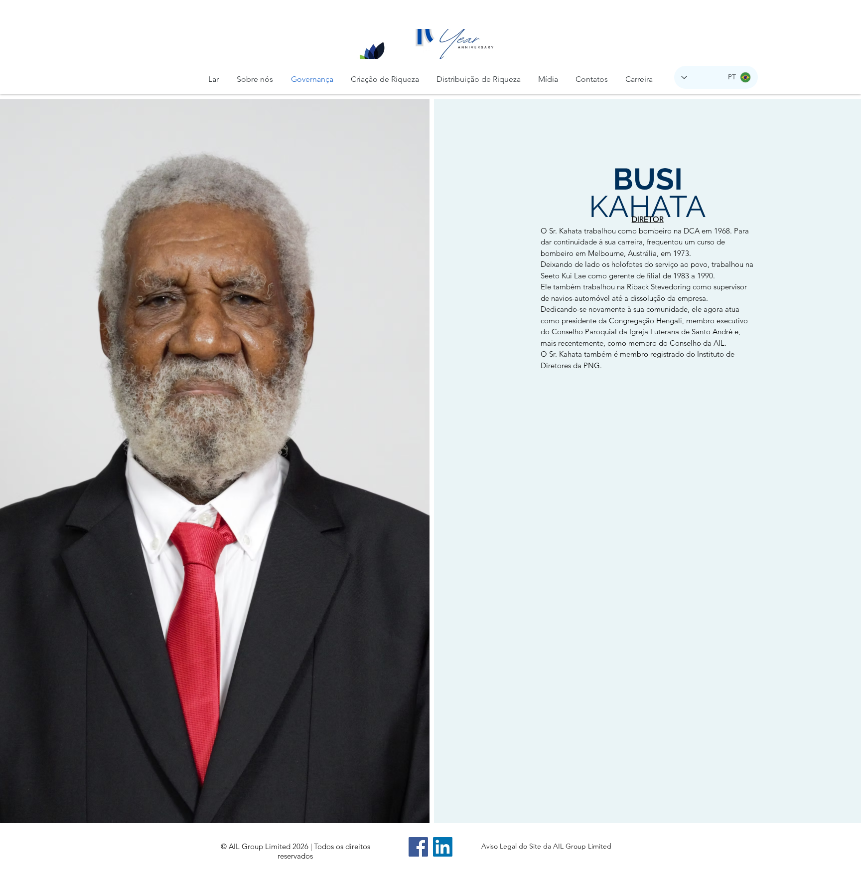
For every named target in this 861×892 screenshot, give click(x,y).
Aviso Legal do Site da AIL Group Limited (546, 846)
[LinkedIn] (442, 847)
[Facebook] (418, 847)
